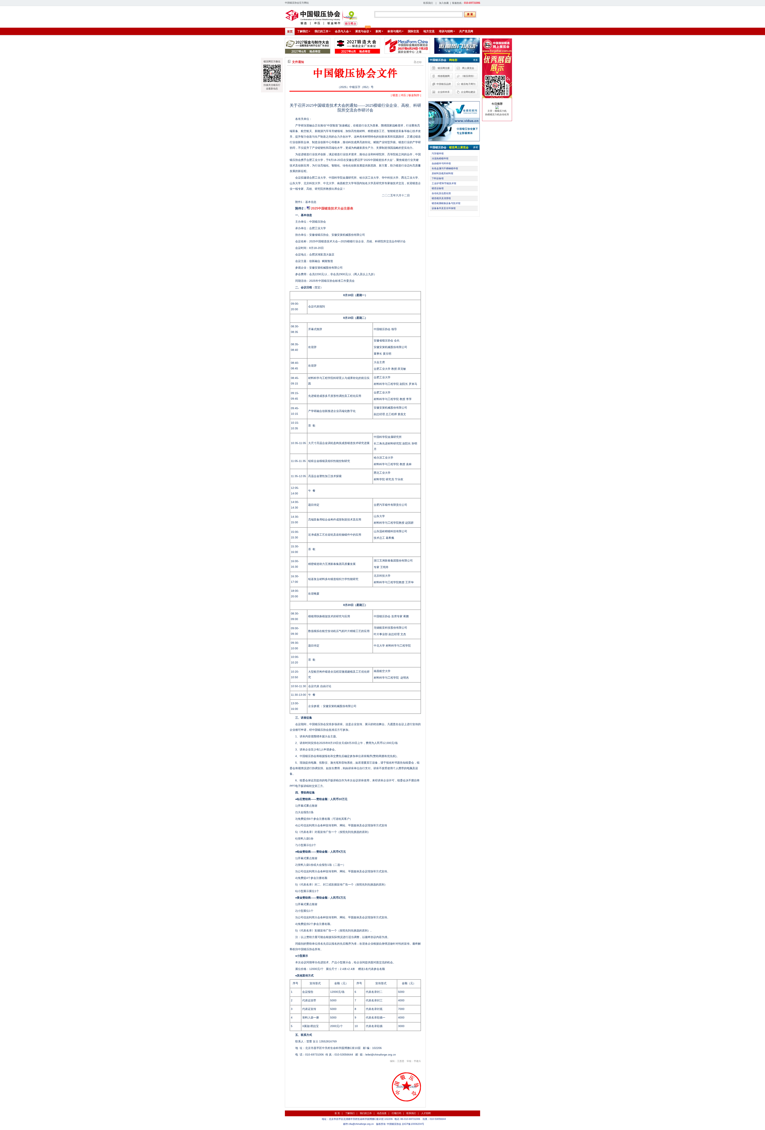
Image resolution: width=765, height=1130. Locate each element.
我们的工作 (366, 1113)
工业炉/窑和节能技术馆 (444, 183)
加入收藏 (444, 3)
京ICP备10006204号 (413, 1124)
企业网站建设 (468, 92)
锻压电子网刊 (468, 84)
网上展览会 (468, 68)
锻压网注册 (444, 68)
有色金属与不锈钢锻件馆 (445, 168)
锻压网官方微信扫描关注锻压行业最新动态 (272, 75)
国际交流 (413, 31)
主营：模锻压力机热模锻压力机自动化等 (497, 109)
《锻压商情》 (468, 76)
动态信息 (381, 1113)
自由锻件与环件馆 (441, 163)
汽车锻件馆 (438, 153)
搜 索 (470, 14)
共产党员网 (466, 31)
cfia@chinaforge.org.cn (361, 1124)
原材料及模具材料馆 (442, 173)
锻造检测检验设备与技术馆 (446, 203)
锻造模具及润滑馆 (441, 198)
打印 (419, 62)
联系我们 (428, 3)
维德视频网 (444, 76)
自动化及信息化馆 (441, 193)
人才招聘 (426, 1113)
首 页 (337, 1113)
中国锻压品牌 (443, 84)
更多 (475, 60)
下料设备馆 (438, 178)
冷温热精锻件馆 (440, 158)
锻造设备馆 (438, 188)
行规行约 (396, 1113)
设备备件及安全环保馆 (444, 208)
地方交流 (428, 31)
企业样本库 (444, 92)
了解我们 (350, 1113)
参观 (475, 147)
